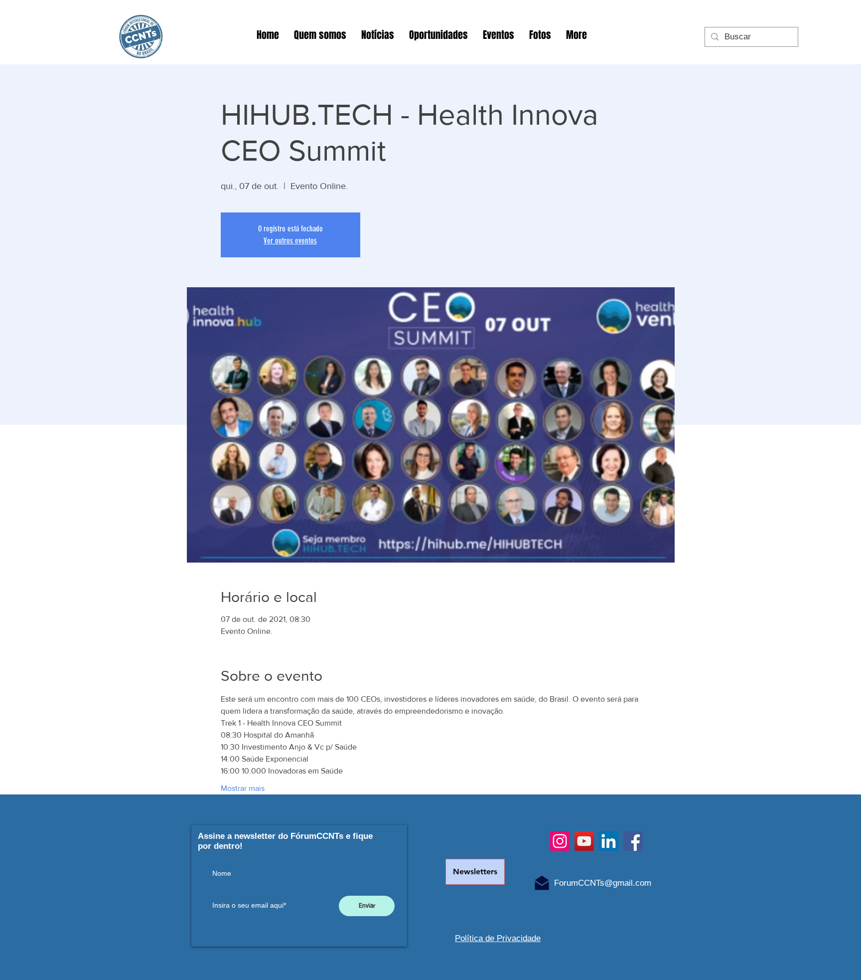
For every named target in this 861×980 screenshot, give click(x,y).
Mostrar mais (243, 788)
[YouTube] (584, 841)
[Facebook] (633, 841)
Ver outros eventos (290, 240)
